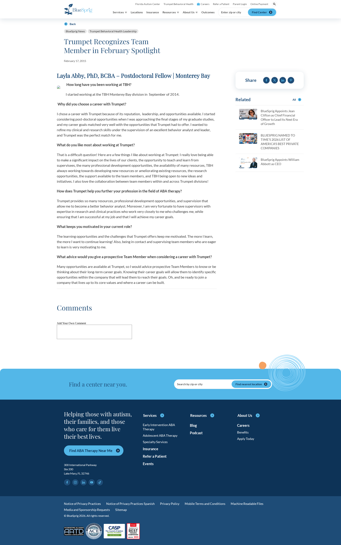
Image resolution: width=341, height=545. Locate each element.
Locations (137, 12)
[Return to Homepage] (78, 9)
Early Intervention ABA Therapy (159, 427)
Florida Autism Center (147, 4)
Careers (205, 4)
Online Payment (259, 4)
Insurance (152, 12)
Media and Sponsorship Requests (87, 510)
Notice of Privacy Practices (82, 504)
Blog (193, 425)
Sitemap (121, 510)
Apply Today (245, 439)
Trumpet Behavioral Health (178, 4)
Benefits (243, 432)
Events (148, 464)
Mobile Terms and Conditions (205, 504)
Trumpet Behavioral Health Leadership (113, 31)
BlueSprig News (75, 31)
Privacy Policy (169, 504)
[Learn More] (133, 531)
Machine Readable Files (247, 504)
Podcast (196, 433)
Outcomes (208, 12)
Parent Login (240, 4)
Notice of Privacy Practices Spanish (130, 504)
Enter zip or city (231, 12)
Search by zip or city (190, 384)
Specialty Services (155, 442)
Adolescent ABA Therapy (160, 435)
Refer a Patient (221, 4)
